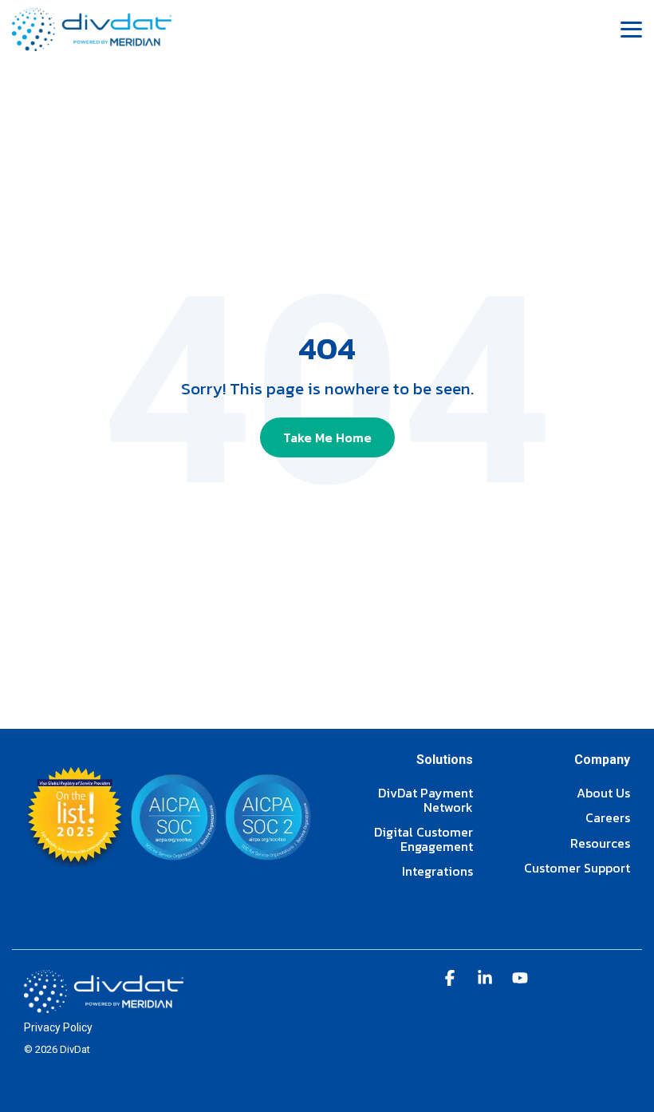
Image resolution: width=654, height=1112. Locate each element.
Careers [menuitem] (607, 818)
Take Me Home (327, 437)
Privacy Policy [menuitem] (58, 1027)
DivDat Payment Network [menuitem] (425, 800)
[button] (631, 28)
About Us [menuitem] (603, 793)
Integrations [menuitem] (437, 872)
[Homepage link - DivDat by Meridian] (103, 1004)
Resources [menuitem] (600, 844)
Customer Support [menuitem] (577, 868)
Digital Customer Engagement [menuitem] (423, 839)
